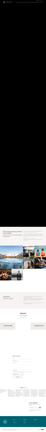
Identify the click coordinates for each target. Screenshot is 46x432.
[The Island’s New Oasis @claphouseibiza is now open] (19, 393)
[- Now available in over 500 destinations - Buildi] (42, 393)
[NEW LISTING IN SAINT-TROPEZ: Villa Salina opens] (27, 393)
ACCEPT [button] (42, 429)
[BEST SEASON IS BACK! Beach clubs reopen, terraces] (3, 393)
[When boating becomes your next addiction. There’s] (34, 393)
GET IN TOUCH (23, 317)
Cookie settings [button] (39, 429)
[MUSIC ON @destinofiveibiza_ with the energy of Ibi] (11, 393)
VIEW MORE (23, 116)
